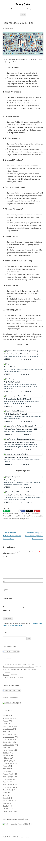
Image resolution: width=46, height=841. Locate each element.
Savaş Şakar (23, 4)
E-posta (6, 590)
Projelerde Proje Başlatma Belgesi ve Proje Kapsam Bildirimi (12, 536)
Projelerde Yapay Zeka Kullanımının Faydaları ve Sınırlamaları (34, 536)
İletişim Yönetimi (8, 726)
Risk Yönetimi (7, 790)
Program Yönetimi (8, 774)
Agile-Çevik (6, 715)
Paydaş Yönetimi (8, 763)
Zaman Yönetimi (8, 811)
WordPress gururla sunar (22, 837)
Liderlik (22, 513)
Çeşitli (5, 723)
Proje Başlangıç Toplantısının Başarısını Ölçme (18, 667)
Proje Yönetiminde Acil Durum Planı (14, 664)
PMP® (11, 516)
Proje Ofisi (6, 782)
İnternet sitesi (7, 598)
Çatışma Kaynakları (9, 677)
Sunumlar (6, 798)
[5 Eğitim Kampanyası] (11, 651)
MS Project (6, 758)
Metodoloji (6, 753)
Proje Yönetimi (30, 516)
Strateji (5, 792)
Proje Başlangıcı (8, 776)
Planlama (6, 766)
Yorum (5, 557)
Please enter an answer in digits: (14, 607)
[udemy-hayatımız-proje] (12, 703)
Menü (23, 14)
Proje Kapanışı (7, 779)
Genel (4, 731)
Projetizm (6, 675)
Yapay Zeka (6, 808)
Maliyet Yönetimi (8, 750)
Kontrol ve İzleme (8, 745)
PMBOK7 (6, 769)
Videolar (5, 806)
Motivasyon (6, 755)
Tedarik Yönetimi (8, 800)
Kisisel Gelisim (7, 742)
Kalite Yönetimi (8, 734)
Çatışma (5, 721)
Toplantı (5, 803)
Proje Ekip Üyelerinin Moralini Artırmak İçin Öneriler (19, 669)
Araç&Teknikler (8, 718)
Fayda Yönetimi (8, 729)
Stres (4, 795)
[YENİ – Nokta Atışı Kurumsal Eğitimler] (17, 824)
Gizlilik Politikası (8, 837)
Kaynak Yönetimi (13, 513)
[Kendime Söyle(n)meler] (12, 690)
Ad (4, 581)
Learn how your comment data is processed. (22, 624)
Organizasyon (30, 513)
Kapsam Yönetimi (8, 737)
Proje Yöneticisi (20, 516)
